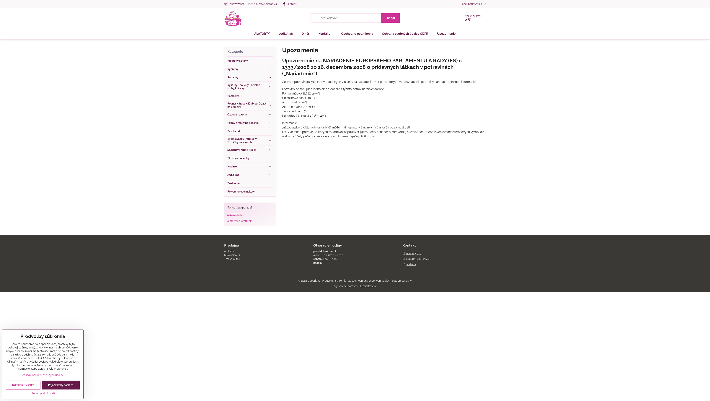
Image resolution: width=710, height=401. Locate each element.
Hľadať (390, 18)
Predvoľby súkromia (334, 280)
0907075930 (234, 214)
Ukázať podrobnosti (43, 393)
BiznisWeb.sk (368, 286)
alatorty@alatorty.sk (239, 220)
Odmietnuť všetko (23, 385)
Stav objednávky (402, 280)
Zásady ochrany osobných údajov (368, 280)
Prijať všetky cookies (60, 385)
